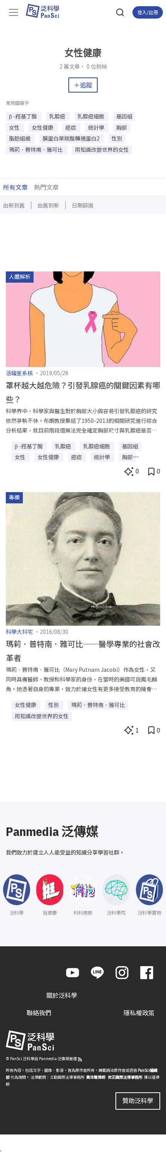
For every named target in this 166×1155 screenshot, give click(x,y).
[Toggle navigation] (13, 12)
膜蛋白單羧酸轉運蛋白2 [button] (71, 138)
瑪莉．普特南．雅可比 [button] (36, 149)
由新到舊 (14, 205)
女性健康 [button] (43, 127)
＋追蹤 (83, 84)
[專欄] (83, 558)
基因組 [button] (124, 116)
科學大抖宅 (19, 631)
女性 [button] (15, 127)
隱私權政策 (139, 1012)
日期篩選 (82, 205)
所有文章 (15, 187)
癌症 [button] (71, 127)
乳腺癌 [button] (57, 116)
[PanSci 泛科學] (46, 11)
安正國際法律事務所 (125, 1077)
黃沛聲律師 (95, 1077)
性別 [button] (117, 138)
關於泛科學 (61, 995)
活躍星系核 (19, 373)
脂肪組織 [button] (20, 138)
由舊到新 (48, 205)
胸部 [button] (121, 127)
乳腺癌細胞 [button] (91, 116)
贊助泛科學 (137, 1100)
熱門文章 (46, 187)
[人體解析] (83, 318)
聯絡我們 (39, 1012)
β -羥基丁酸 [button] (23, 116)
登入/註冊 (147, 12)
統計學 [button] (96, 127)
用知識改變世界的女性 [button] (102, 149)
